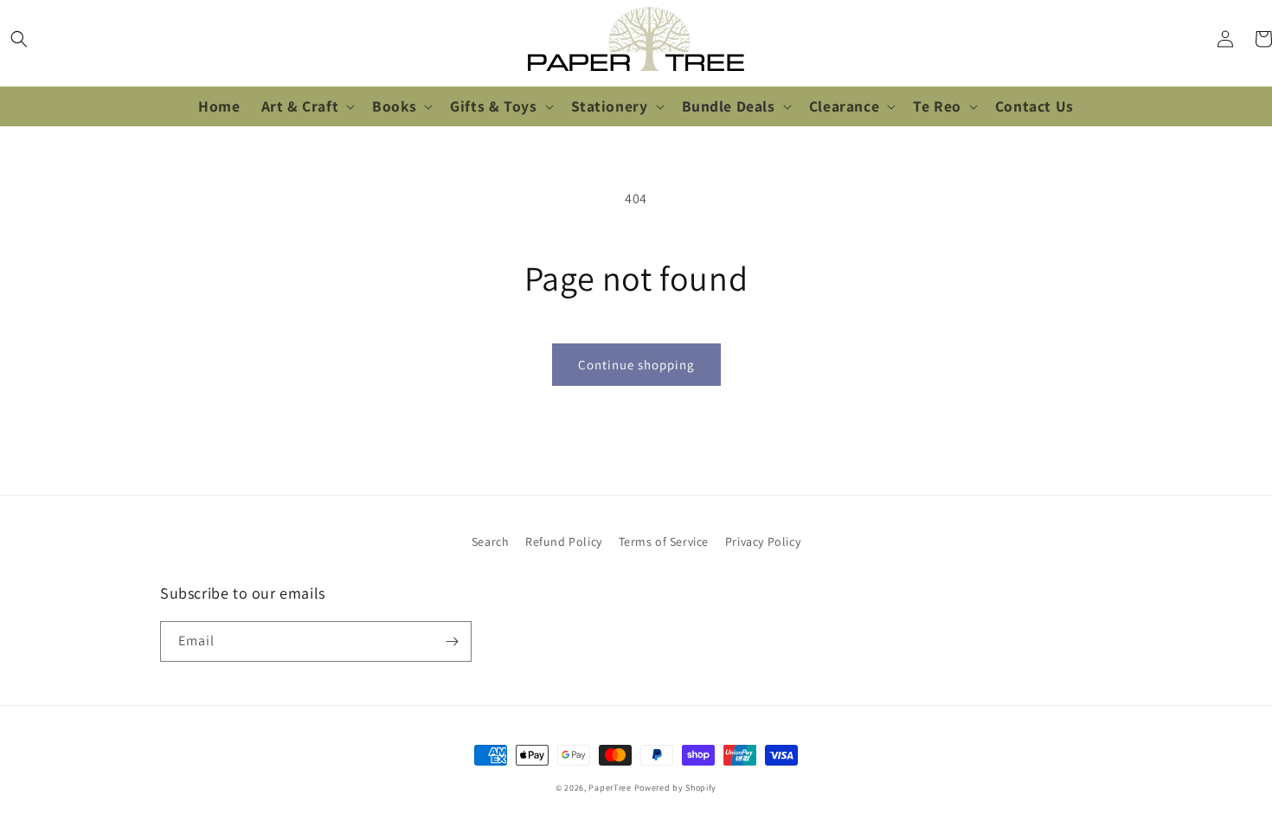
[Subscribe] (452, 641)
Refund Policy (563, 541)
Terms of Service (664, 541)
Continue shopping (636, 364)
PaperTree (609, 787)
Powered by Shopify (675, 787)
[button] (19, 39)
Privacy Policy (762, 541)
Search (491, 541)
